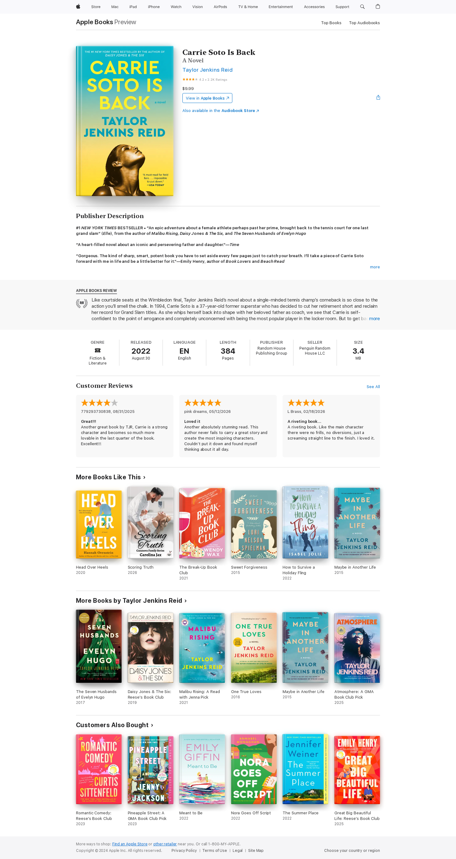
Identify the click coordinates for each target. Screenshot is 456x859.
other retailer (165, 844)
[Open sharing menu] (378, 98)
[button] (362, 7)
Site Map (256, 850)
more (375, 267)
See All (373, 386)
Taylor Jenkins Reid (207, 69)
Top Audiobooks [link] (364, 22)
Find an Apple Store (130, 844)
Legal (238, 850)
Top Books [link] (331, 22)
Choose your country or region (352, 850)
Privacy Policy (184, 850)
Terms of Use (214, 850)
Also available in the (218, 110)
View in (205, 98)
